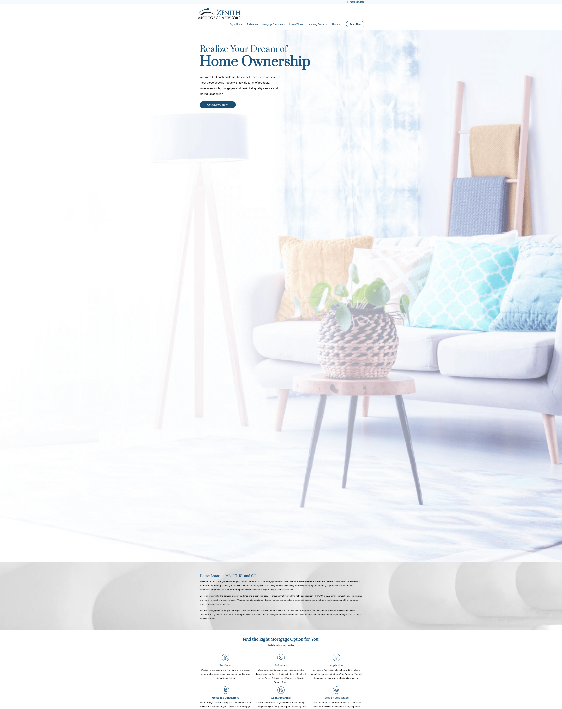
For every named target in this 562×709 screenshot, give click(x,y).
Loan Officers (296, 24)
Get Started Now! (217, 104)
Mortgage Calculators (273, 24)
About (335, 24)
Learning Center (316, 24)
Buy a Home (235, 24)
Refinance (252, 24)
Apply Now (355, 24)
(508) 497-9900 (357, 2)
